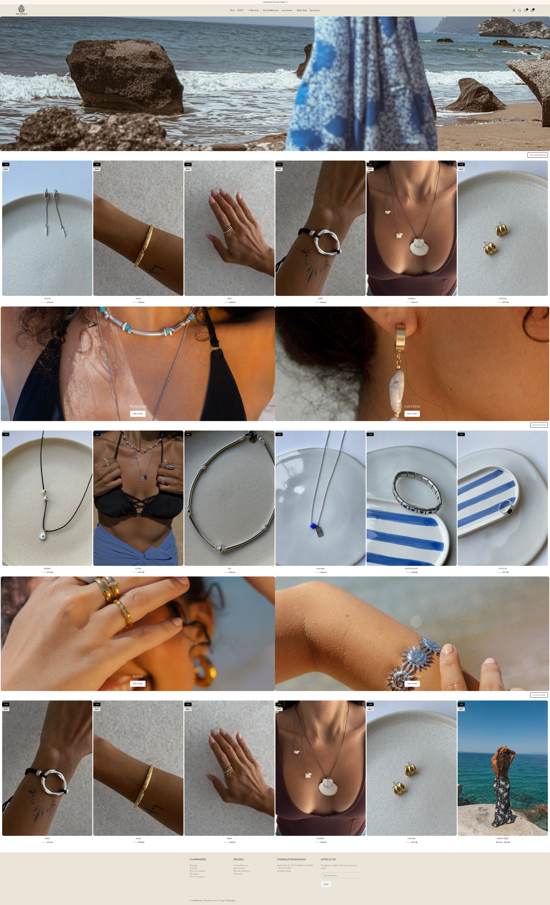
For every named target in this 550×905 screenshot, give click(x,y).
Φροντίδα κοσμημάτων (241, 870)
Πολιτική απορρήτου (197, 876)
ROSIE (138, 568)
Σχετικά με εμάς (239, 868)
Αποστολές (194, 868)
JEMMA (47, 568)
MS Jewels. (198, 900)
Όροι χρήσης (194, 873)
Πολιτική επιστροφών (197, 870)
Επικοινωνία (238, 873)
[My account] (514, 10)
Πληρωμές (194, 865)
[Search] (520, 10)
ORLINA (503, 298)
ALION (47, 298)
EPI (229, 568)
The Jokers (231, 900)
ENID (320, 298)
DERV (229, 298)
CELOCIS (502, 568)
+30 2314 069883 (284, 868)
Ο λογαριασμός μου (240, 865)
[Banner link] (275, 83)
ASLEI (138, 298)
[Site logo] (21, 10)
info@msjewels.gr (283, 870)
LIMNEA (412, 298)
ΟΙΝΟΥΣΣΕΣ (502, 838)
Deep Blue (321, 568)
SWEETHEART (411, 568)
